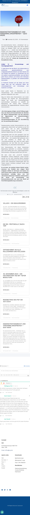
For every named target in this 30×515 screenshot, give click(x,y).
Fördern (3, 466)
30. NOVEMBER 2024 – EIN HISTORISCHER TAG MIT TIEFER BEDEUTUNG (14, 275)
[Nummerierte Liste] (8, 375)
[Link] (15, 375)
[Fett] (1, 375)
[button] (27, 5)
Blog (2, 464)
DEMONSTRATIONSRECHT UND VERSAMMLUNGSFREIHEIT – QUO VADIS (14, 325)
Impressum (18, 471)
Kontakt (3, 468)
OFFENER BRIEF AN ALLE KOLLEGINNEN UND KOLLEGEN (14, 250)
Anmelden (27, 366)
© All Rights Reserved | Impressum (15, 505)
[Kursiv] (3, 375)
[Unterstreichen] (5, 375)
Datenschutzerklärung (21, 468)
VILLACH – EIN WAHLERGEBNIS (14, 203)
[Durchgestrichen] (6, 375)
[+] (18, 374)
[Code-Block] (13, 375)
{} (16, 374)
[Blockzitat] (11, 375)
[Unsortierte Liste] (10, 375)
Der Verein (4, 460)
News (3, 462)
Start (3, 458)
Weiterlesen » (6, 214)
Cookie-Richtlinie (19, 470)
